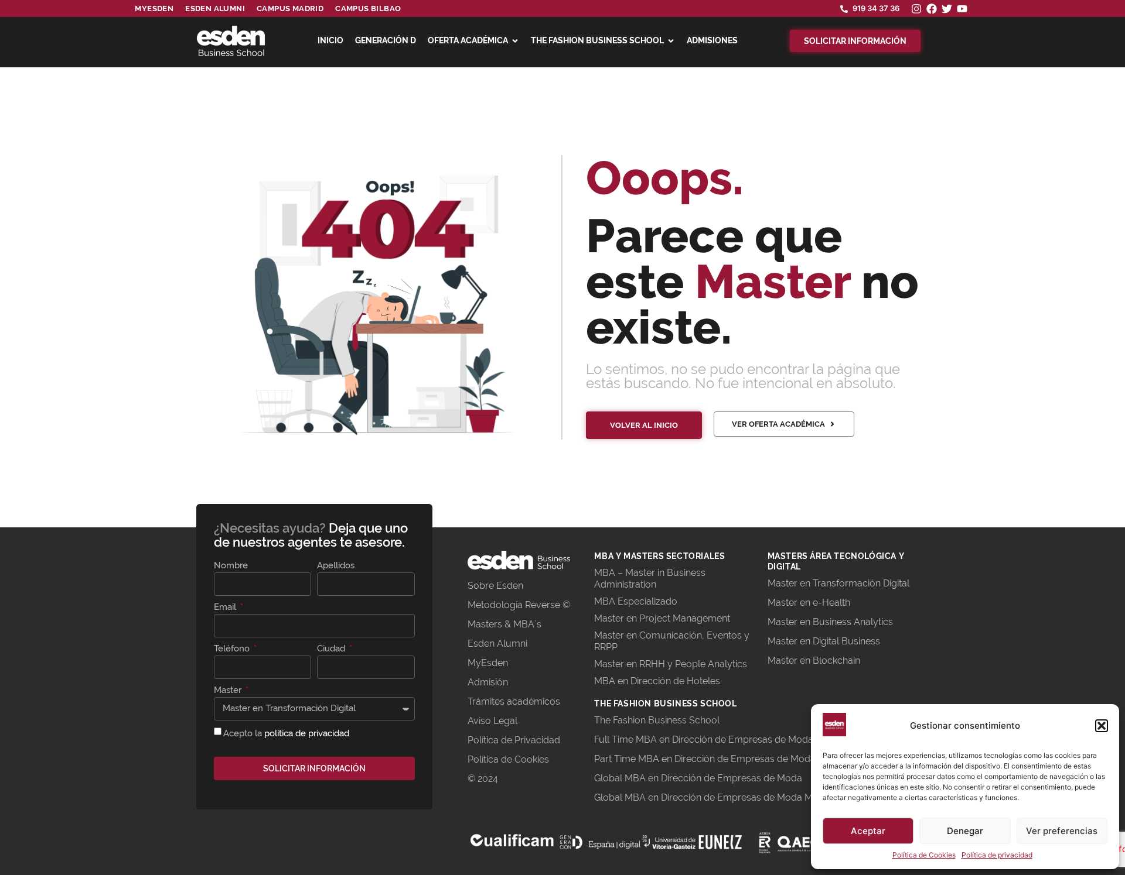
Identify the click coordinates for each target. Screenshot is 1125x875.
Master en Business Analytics (830, 621)
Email (226, 607)
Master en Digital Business (824, 641)
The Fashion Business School (657, 720)
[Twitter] (947, 9)
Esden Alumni (497, 643)
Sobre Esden (495, 585)
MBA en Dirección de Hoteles (657, 681)
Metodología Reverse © (519, 604)
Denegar (965, 830)
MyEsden (488, 662)
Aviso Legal (492, 720)
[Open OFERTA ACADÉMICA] (515, 41)
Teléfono (233, 649)
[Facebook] (931, 9)
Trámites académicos (514, 701)
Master (229, 690)
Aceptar (868, 830)
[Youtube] (962, 9)
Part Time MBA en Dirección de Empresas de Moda (705, 758)
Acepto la (286, 733)
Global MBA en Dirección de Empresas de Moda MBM (710, 797)
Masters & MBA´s (504, 624)
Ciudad (332, 649)
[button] (1101, 726)
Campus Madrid (290, 8)
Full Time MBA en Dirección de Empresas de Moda (703, 739)
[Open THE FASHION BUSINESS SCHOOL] (671, 41)
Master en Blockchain (814, 660)
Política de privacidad (997, 854)
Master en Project (633, 618)
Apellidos (335, 566)
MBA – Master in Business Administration (649, 578)
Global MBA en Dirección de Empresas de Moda (698, 778)
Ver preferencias (1061, 830)
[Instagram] (916, 9)
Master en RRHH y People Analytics (670, 664)
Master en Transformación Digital (838, 583)
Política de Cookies (924, 854)
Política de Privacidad (514, 740)
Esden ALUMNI (215, 8)
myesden (154, 8)
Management (701, 618)
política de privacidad (306, 733)
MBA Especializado (635, 601)
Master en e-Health (809, 602)
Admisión (488, 682)
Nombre (231, 566)
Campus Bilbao (368, 8)
